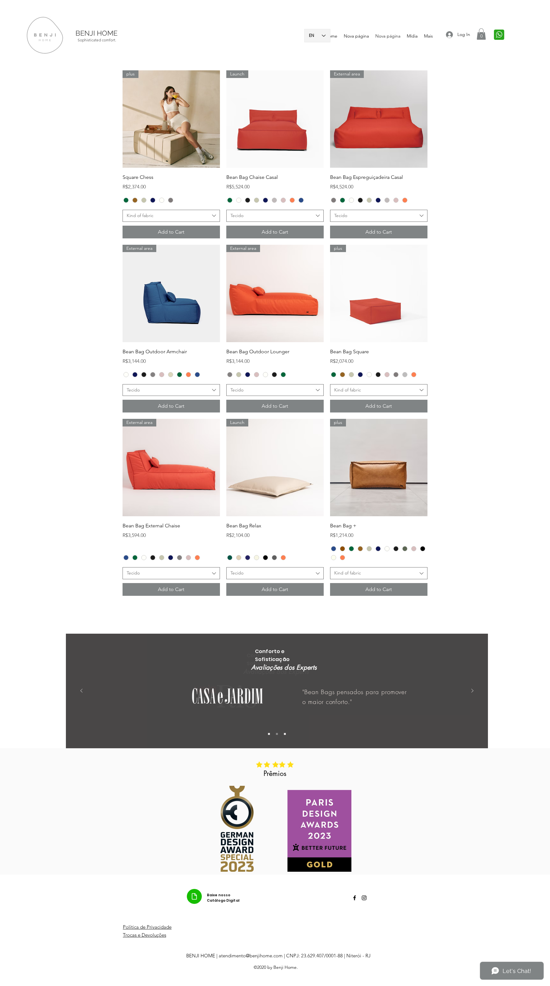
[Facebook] (354, 898)
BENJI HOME (96, 33)
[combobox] (171, 216)
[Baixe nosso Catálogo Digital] (194, 896)
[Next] (472, 691)
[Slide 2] (277, 734)
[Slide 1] (269, 734)
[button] (481, 34)
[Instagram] (364, 898)
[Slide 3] (285, 734)
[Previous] (81, 691)
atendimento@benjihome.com (251, 956)
